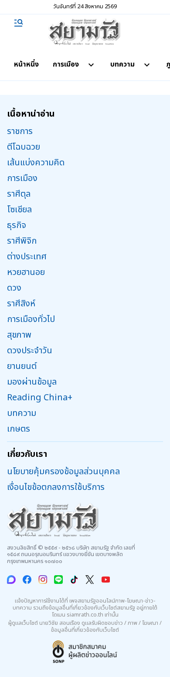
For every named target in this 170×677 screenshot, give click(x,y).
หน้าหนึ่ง (26, 64)
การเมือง (66, 64)
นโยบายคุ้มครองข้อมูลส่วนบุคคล (63, 471)
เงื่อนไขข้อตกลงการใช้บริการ (56, 487)
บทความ (122, 64)
